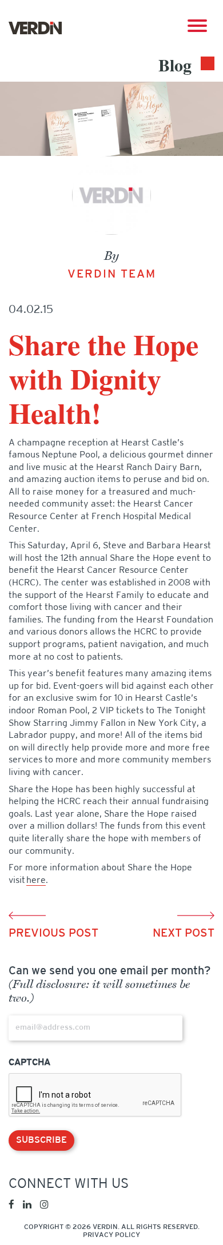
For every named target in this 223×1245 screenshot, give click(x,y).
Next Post (183, 933)
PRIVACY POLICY (111, 1235)
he (36, 880)
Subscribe (41, 1140)
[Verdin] (35, 28)
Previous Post (53, 933)
